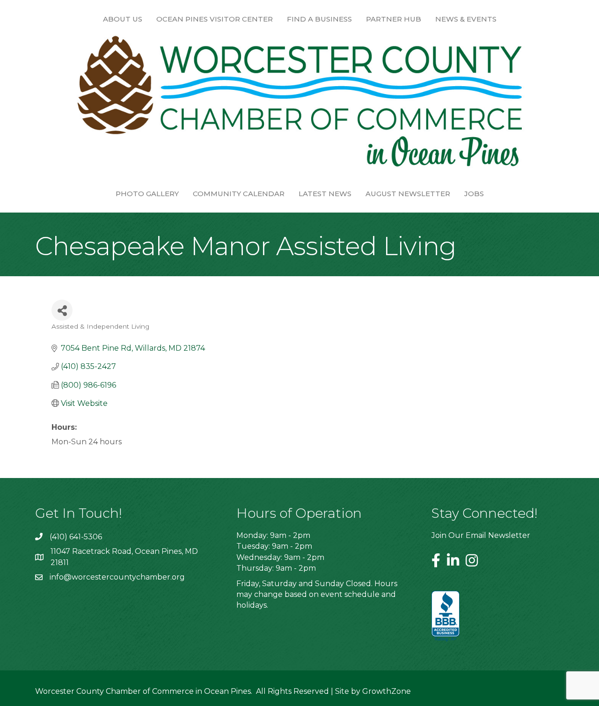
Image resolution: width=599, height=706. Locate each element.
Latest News (325, 193)
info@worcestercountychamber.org (117, 577)
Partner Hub (393, 19)
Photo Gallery (147, 193)
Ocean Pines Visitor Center (214, 19)
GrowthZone (386, 691)
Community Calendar (239, 193)
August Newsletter (407, 193)
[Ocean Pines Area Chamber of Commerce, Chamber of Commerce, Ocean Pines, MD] (445, 616)
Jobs (474, 193)
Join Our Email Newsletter (480, 535)
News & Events (466, 19)
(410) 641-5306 (76, 536)
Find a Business (319, 19)
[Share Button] (62, 310)
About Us (122, 19)
